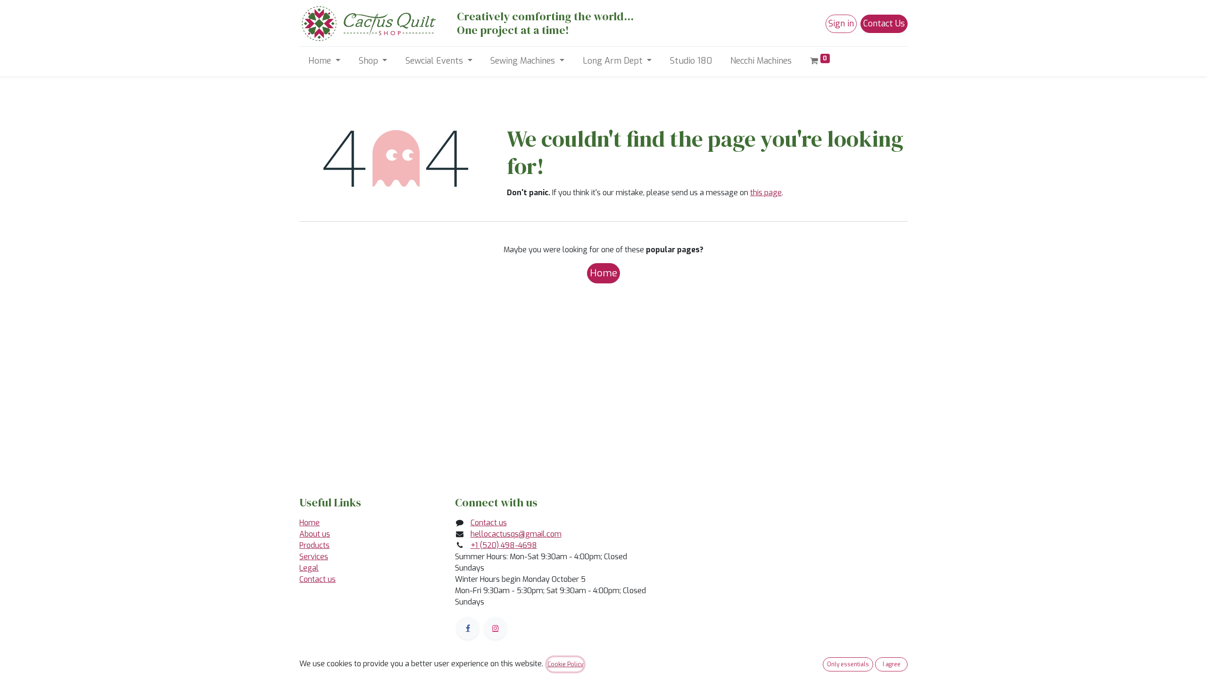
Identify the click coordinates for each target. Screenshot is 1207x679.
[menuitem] (691, 61)
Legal (309, 568)
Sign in (841, 23)
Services (313, 557)
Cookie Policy (565, 664)
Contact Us (884, 23)
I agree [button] (892, 664)
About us (314, 534)
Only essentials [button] (848, 664)
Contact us (317, 579)
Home (603, 273)
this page (766, 193)
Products (314, 545)
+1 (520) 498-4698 (504, 545)
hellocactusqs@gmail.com (516, 534)
